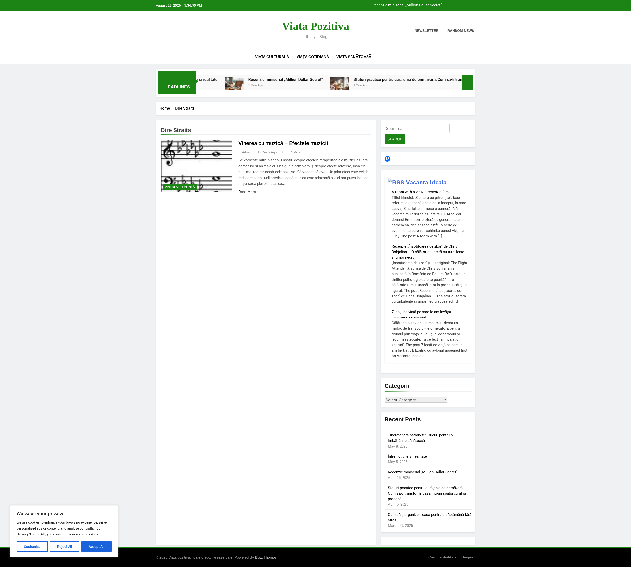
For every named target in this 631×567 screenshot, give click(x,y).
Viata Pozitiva (315, 26)
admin (247, 152)
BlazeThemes (266, 557)
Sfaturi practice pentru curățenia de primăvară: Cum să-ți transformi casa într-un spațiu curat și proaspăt (425, 79)
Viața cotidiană (313, 57)
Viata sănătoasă (353, 57)
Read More (247, 192)
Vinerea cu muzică (180, 187)
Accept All (97, 547)
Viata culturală (272, 57)
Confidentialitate (442, 557)
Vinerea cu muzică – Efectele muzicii (283, 143)
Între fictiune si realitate (407, 456)
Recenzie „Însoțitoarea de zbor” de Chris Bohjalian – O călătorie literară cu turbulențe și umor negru (428, 252)
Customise (32, 547)
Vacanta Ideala (426, 182)
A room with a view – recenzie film (420, 192)
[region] (64, 531)
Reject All (64, 547)
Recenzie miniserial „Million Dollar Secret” (407, 5)
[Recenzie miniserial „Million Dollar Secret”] (214, 86)
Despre (467, 557)
